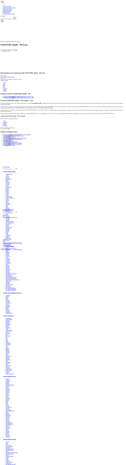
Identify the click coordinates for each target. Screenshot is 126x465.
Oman (7, 354)
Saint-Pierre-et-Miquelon (11, 278)
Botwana (8, 177)
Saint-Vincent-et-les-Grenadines (12, 279)
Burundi (7, 180)
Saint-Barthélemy (9, 276)
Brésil (7, 297)
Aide (4, 241)
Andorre (7, 381)
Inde (7, 334)
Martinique (8, 306)
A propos (5, 239)
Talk (4, 87)
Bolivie (7, 296)
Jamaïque (8, 266)
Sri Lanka (8, 363)
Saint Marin (8, 425)
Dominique (8, 259)
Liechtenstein (8, 407)
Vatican (7, 434)
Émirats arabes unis (10, 373)
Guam (7, 444)
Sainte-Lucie (8, 280)
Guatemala (8, 263)
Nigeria (7, 215)
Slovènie (7, 428)
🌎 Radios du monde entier (9, 7)
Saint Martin (8, 275)
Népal (7, 353)
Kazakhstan (8, 343)
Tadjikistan (8, 365)
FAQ (4, 240)
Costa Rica (8, 256)
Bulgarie (7, 386)
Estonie (7, 391)
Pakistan (7, 357)
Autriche (7, 382)
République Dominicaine (11, 273)
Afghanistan (8, 318)
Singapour (8, 362)
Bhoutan (7, 325)
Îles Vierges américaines (11, 288)
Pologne (7, 419)
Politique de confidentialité (8, 246)
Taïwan (7, 366)
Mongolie (8, 351)
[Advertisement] (40, 32)
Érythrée (7, 240)
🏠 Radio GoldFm (7, 6)
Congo (7, 186)
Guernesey (8, 397)
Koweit (7, 345)
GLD (3, 16)
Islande (7, 401)
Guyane (7, 303)
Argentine (8, 295)
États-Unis (8, 285)
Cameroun (8, 182)
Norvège (7, 416)
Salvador (7, 282)
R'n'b (4, 85)
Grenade (7, 260)
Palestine (7, 358)
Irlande (7, 400)
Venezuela (8, 312)
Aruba (7, 247)
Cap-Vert (8, 183)
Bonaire (7, 253)
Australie (8, 441)
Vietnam (7, 371)
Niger (7, 214)
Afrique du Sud (9, 174)
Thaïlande (8, 367)
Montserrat (8, 269)
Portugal (7, 420)
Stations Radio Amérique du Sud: (12, 293)
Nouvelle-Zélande (9, 450)
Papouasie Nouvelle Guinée (11, 452)
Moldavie (8, 413)
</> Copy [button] (15, 50)
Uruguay (7, 310)
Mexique (7, 267)
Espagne (7, 390)
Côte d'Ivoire (8, 187)
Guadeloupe (8, 302)
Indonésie (8, 336)
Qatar (7, 360)
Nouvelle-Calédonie (10, 449)
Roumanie (8, 421)
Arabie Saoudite (9, 319)
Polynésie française (10, 453)
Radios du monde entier (8, 210)
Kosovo (7, 404)
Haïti (7, 264)
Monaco (7, 414)
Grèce (7, 396)
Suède (7, 429)
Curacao (7, 258)
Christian (5, 88)
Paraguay (8, 307)
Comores (8, 184)
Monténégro (8, 415)
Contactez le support (7, 243)
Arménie (7, 320)
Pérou (7, 308)
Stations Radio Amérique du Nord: (12, 243)
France (4, 75)
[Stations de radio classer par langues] (64, 212)
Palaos (7, 451)
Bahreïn (7, 323)
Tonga (7, 458)
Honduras (8, 265)
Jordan (7, 341)
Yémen (7, 372)
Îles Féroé (8, 435)
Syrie (7, 364)
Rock (4, 83)
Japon (7, 340)
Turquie (7, 432)
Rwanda (7, 219)
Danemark (8, 389)
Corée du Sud (8, 331)
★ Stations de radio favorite (9, 13)
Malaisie (7, 349)
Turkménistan (8, 370)
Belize (7, 251)
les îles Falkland (9, 313)
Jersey (7, 403)
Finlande (7, 393)
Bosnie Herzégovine (10, 384)
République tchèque (10, 423)
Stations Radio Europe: (9, 376)
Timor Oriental (9, 369)
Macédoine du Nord (10, 410)
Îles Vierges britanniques (11, 289)
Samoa (7, 454)
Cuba (7, 257)
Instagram (5, 125)
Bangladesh (8, 324)
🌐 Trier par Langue (7, 9)
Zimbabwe (8, 238)
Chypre (7, 387)
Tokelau (7, 457)
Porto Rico (8, 272)
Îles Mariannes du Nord (11, 464)
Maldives (8, 350)
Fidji (7, 443)
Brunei (7, 326)
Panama (7, 271)
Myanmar (8, 352)
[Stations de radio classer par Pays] (64, 169)
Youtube (5, 124)
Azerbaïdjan (8, 321)
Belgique (8, 383)
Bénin (7, 181)
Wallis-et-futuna (9, 462)
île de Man (8, 436)
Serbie (7, 426)
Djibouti (7, 188)
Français (6, 80)
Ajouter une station (7, 245)
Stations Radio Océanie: (9, 439)
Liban (7, 347)
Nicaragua (8, 270)
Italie (7, 402)
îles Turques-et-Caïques (10, 290)
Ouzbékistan (8, 356)
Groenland (8, 262)
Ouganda (8, 216)
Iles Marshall (8, 445)
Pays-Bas (8, 418)
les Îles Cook (8, 463)
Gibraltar (7, 395)
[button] (2, 2)
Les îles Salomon (9, 446)
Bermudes (8, 252)
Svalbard (7, 431)
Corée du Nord (9, 330)
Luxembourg (8, 409)
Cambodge (8, 327)
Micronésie (8, 447)
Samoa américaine (9, 456)
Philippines (8, 359)
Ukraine (7, 433)
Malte (7, 412)
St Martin (8, 283)
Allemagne (8, 380)
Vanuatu (7, 460)
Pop (4, 86)
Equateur (8, 301)
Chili (7, 299)
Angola (7, 176)
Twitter (4, 123)
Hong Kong (8, 333)
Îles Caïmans (8, 286)
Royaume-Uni (9, 422)
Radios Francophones (7, 10)
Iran (6, 338)
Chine (7, 328)
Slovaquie (8, 427)
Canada (7, 254)
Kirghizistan (8, 344)
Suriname (8, 309)
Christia (4, 91)
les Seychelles (9, 239)
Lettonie (7, 406)
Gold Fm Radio (6, 166)
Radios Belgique (6, 12)
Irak (6, 337)
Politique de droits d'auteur (6, 249)
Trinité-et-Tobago (9, 284)
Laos (7, 346)
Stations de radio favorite (8, 209)
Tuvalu (7, 459)
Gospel (4, 89)
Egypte (7, 189)
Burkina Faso (8, 178)
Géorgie (7, 332)
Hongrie (7, 399)
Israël (7, 339)
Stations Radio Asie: (8, 315)
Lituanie (7, 408)
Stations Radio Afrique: (9, 171)
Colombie (8, 300)
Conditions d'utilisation (17, 249)
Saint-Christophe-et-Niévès (11, 277)
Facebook (5, 122)
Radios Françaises (7, 11)
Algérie (7, 175)
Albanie (7, 378)
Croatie (7, 388)
